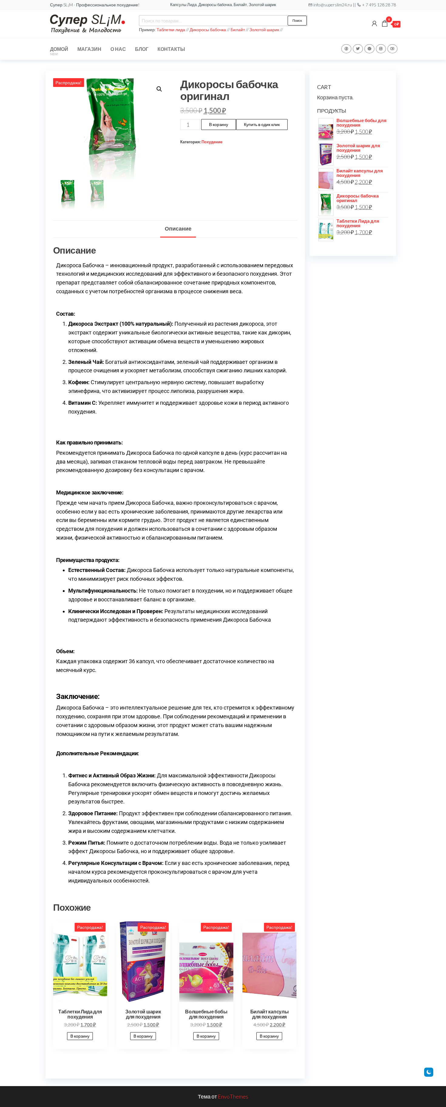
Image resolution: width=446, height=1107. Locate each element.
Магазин (89, 49)
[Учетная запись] (374, 23)
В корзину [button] (80, 1036)
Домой (59, 51)
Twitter (358, 48)
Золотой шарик (264, 29)
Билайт (238, 29)
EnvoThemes (233, 1096)
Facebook (346, 48)
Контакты (171, 49)
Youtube (392, 48)
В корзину (218, 124)
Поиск (297, 20)
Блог (141, 49)
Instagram (381, 48)
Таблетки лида (171, 29)
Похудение (211, 142)
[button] (159, 89)
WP (369, 48)
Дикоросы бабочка (208, 29)
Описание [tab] (178, 228)
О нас (118, 49)
